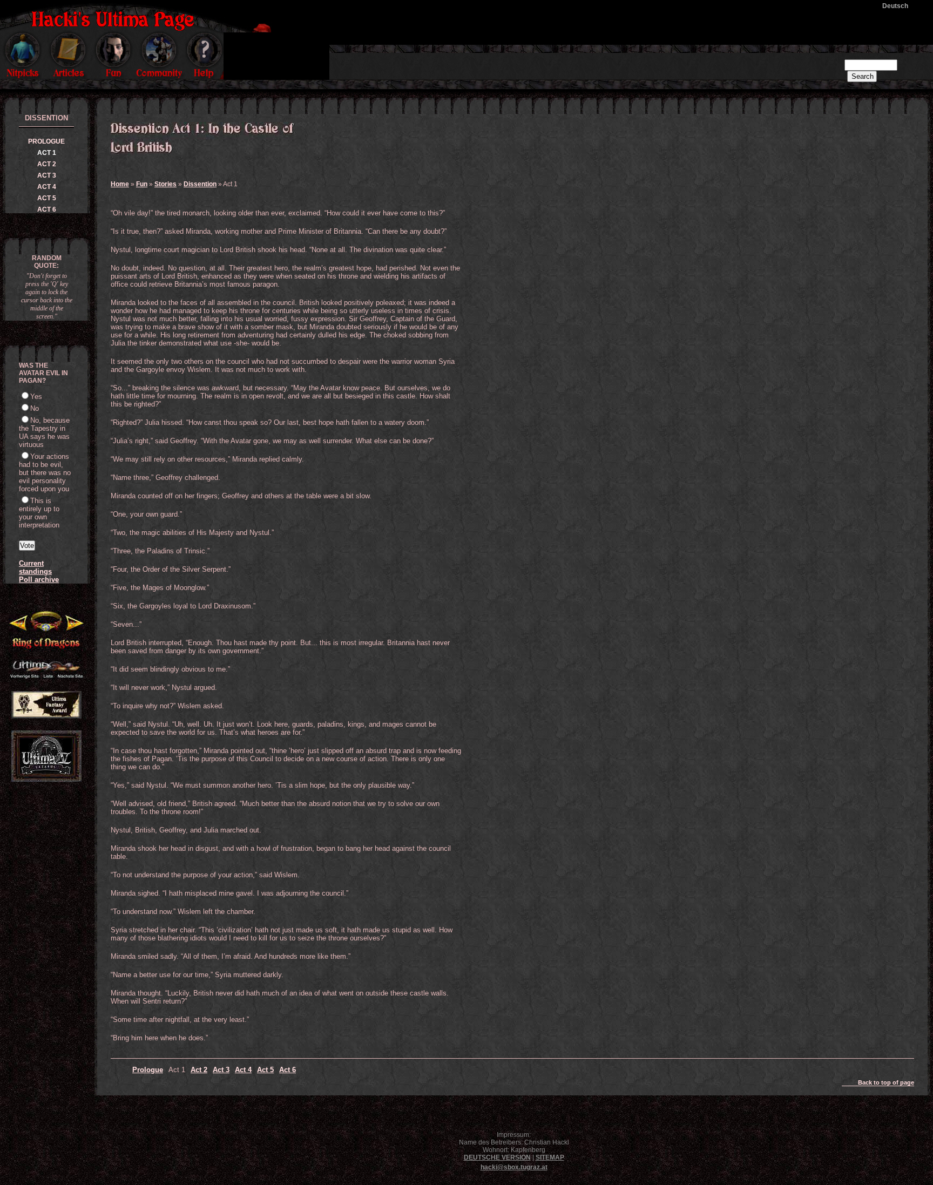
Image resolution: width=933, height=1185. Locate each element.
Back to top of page (886, 1082)
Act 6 (287, 1070)
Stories (165, 184)
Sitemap (550, 1157)
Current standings (35, 567)
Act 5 (265, 1070)
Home (120, 184)
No (34, 408)
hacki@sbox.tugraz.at (514, 1167)
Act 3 (221, 1070)
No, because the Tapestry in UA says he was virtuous (44, 432)
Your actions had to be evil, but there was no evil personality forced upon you (45, 472)
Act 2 (199, 1070)
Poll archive (39, 579)
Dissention (200, 184)
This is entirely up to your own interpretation (39, 513)
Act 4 (243, 1070)
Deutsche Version (497, 1157)
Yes (36, 396)
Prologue (147, 1070)
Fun (141, 184)
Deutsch (895, 6)
